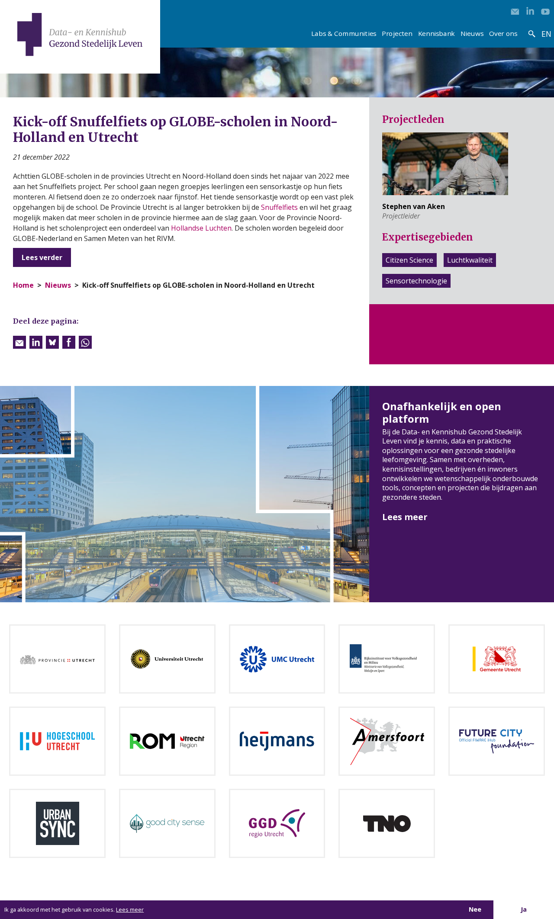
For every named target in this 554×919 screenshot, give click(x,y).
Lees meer (405, 517)
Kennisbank (436, 33)
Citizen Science (409, 260)
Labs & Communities (343, 33)
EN (546, 34)
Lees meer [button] (130, 909)
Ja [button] (524, 909)
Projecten (397, 33)
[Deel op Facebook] (68, 342)
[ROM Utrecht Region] (167, 740)
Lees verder (42, 257)
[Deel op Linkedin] (35, 342)
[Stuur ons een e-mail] (515, 10)
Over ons (503, 33)
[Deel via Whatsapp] (85, 342)
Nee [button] (475, 909)
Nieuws (472, 33)
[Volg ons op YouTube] (545, 10)
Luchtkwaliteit (470, 260)
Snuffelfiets (279, 207)
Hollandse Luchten (201, 228)
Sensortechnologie (416, 281)
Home (23, 285)
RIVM (165, 238)
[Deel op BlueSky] (52, 342)
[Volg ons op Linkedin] (530, 10)
